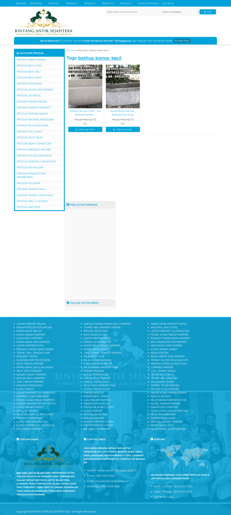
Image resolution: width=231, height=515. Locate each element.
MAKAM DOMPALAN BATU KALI (169, 363)
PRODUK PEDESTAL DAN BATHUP (36, 161)
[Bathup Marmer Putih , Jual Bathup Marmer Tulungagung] (85, 86)
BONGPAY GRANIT (27, 356)
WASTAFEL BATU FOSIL (164, 327)
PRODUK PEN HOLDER (30, 167)
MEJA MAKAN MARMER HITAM (101, 367)
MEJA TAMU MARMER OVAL (100, 385)
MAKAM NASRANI (94, 370)
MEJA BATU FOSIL (94, 356)
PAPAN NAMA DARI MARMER (33, 342)
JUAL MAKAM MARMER (30, 381)
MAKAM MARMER (94, 418)
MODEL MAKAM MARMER (165, 403)
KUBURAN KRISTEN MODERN (33, 360)
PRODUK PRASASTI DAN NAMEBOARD (31, 175)
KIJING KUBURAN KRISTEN (32, 421)
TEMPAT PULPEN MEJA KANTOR (169, 360)
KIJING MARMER (93, 410)
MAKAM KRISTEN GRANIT (98, 425)
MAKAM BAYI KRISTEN (96, 403)
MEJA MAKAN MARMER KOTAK (169, 400)
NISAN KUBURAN (160, 396)
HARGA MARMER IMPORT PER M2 (36, 403)
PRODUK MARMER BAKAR (32, 113)
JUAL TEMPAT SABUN (163, 370)
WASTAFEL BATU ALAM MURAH (35, 414)
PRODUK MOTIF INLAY (30, 137)
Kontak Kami (182, 40)
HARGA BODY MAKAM (97, 378)
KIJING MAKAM (25, 389)
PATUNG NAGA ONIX (95, 331)
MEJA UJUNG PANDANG (98, 360)
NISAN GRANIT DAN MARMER (167, 356)
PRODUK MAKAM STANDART (34, 107)
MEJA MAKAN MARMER (30, 363)
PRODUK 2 (71, 3)
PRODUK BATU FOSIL (29, 65)
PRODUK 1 (54, 3)
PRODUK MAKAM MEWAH (32, 101)
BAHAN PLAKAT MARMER (31, 374)
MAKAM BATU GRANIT (97, 396)
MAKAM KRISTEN (93, 392)
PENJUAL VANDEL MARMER (167, 421)
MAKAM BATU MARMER (164, 407)
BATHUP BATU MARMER (30, 378)
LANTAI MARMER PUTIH (30, 345)
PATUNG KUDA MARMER (165, 389)
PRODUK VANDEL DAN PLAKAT (35, 195)
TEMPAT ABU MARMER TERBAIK (102, 327)
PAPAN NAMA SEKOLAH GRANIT (35, 367)
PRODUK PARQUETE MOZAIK (34, 149)
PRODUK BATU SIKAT (29, 77)
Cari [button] (209, 11)
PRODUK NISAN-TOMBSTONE (34, 143)
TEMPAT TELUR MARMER (165, 385)
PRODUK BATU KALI (28, 71)
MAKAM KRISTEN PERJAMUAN (34, 327)
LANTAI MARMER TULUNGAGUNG (36, 392)
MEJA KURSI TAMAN (162, 381)
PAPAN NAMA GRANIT (96, 349)
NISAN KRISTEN (159, 352)
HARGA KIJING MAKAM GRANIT (169, 392)
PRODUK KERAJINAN (29, 83)
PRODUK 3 (89, 3)
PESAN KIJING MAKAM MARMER (169, 410)
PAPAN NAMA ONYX (162, 425)
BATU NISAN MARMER (29, 429)
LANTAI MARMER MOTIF (97, 338)
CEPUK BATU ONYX (162, 374)
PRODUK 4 (107, 3)
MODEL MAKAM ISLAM (97, 389)
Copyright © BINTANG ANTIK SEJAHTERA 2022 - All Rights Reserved (56, 511)
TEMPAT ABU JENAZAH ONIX (33, 352)
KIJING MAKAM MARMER (31, 334)
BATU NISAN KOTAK (95, 334)
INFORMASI (36, 3)
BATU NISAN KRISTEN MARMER (169, 342)
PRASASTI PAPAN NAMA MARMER (170, 338)
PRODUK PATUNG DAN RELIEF (34, 155)
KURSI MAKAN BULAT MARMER (102, 345)
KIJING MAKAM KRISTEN (98, 363)
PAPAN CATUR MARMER (97, 342)
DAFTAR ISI (168, 3)
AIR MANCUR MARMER (97, 429)
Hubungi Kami (86, 129)
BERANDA (21, 3)
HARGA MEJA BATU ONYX (99, 407)
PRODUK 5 (125, 3)
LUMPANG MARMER (162, 367)
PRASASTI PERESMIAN (29, 385)
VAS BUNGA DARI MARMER (166, 345)
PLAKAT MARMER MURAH (99, 421)
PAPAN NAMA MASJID (29, 331)
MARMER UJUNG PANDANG (33, 396)
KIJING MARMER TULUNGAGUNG (36, 425)
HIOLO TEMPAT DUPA (96, 374)
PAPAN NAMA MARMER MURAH (169, 323)
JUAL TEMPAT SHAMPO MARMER (103, 352)
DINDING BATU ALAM (163, 418)
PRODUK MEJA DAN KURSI (32, 125)
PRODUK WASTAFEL (29, 207)
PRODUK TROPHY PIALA (31, 189)
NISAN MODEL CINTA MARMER (168, 429)
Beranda (70, 50)
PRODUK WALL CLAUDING (32, 201)
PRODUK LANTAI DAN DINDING (35, 89)
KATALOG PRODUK (148, 3)
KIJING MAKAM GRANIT (30, 407)
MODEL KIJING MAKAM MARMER (35, 400)
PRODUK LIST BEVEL (29, 95)
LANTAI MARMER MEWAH (31, 323)
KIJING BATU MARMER (29, 338)
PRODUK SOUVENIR (28, 183)
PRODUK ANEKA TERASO (32, 59)
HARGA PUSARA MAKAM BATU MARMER (107, 323)
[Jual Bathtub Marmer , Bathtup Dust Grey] (123, 86)
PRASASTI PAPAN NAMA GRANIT (35, 349)
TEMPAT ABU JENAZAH (164, 378)
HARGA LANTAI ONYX (96, 381)
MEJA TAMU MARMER (29, 370)
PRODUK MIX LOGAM (29, 131)
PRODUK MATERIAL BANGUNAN (35, 119)
